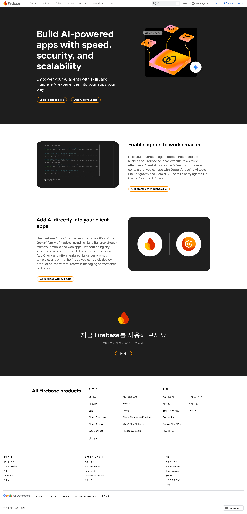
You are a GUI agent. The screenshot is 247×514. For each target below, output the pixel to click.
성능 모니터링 (195, 396)
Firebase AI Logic (132, 431)
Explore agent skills (52, 99)
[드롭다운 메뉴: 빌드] (36, 3)
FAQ (168, 484)
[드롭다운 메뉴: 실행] (49, 3)
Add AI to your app (85, 99)
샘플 (5, 471)
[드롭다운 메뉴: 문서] (86, 3)
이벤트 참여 (89, 480)
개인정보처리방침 (17, 508)
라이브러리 (8, 475)
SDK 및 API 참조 (10, 466)
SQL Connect (96, 431)
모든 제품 (105, 496)
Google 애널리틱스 (172, 424)
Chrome (52, 496)
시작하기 (123, 353)
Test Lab (192, 410)
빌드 (31, 3)
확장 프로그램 (130, 396)
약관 (5, 508)
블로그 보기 (89, 462)
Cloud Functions (97, 417)
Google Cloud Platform (85, 496)
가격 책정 (70, 3)
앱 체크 (92, 396)
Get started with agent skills (149, 189)
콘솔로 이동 (228, 3)
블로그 (216, 3)
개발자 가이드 (9, 462)
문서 (81, 3)
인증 (91, 410)
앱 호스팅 (93, 403)
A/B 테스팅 (168, 396)
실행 (44, 3)
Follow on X (90, 471)
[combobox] (166, 3)
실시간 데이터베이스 (133, 424)
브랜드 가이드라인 (173, 480)
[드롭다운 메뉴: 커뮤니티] (103, 3)
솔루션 (58, 3)
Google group (172, 471)
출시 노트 (170, 475)
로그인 (241, 3)
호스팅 (126, 410)
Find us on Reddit (92, 466)
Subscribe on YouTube (94, 475)
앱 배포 (166, 403)
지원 (111, 3)
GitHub (6, 480)
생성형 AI (93, 438)
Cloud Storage (96, 424)
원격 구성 (193, 403)
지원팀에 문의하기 (173, 462)
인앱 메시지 (169, 431)
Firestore (127, 403)
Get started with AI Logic (55, 279)
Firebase (65, 496)
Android (39, 496)
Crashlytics (168, 417)
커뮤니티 (96, 3)
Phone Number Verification (137, 417)
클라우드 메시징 (171, 410)
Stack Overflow (173, 466)
